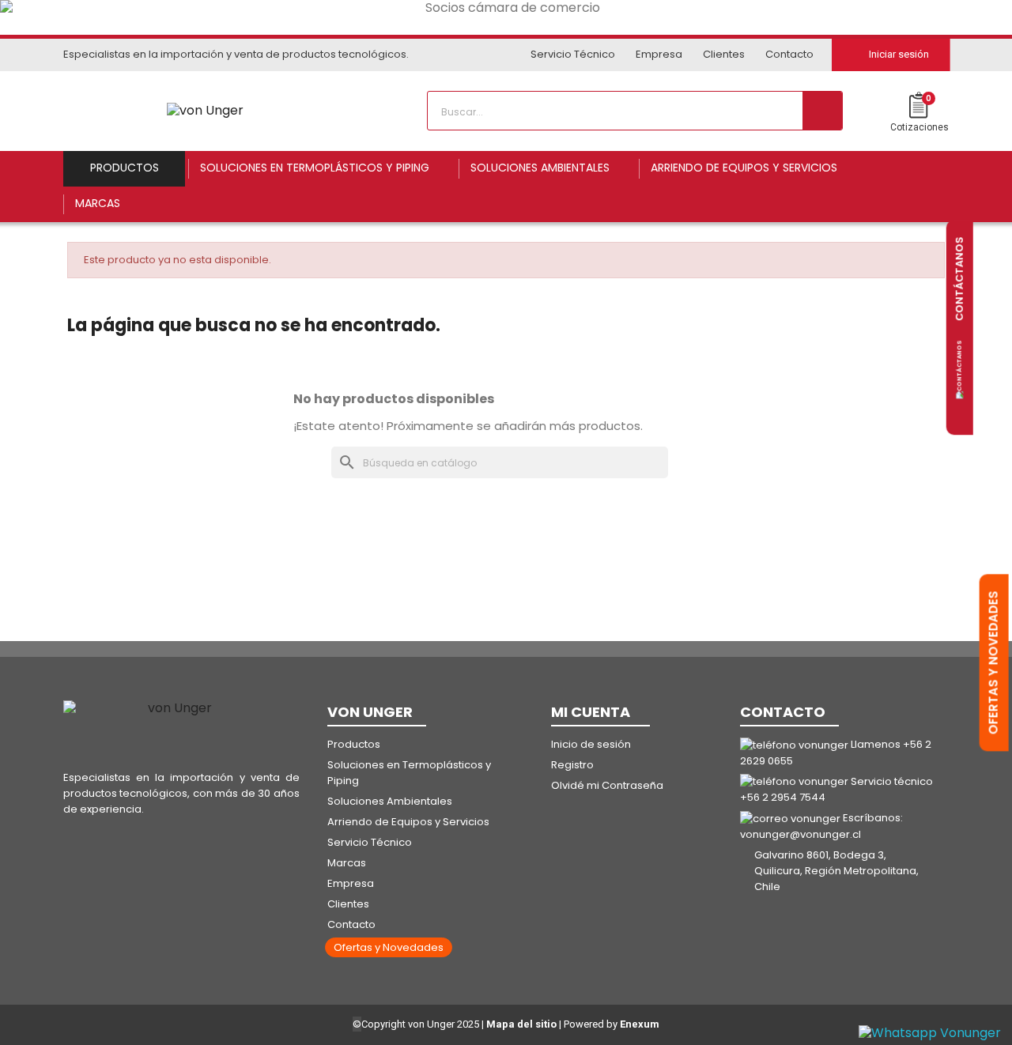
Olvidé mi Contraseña (607, 785)
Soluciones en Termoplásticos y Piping (409, 772)
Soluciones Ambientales (389, 801)
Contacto (789, 54)
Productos (353, 744)
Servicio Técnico (573, 54)
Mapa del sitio (521, 1024)
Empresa (659, 54)
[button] (388, 947)
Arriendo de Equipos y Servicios (408, 821)
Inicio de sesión (591, 744)
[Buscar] (822, 111)
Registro (572, 764)
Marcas (346, 862)
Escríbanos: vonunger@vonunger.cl (821, 825)
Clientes (724, 54)
